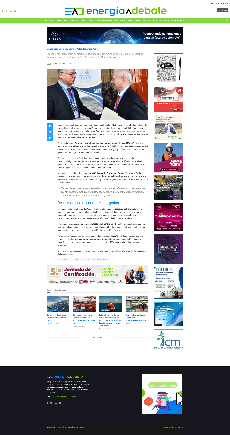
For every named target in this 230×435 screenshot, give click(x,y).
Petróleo (49, 21)
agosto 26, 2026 (53, 323)
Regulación (120, 21)
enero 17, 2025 (74, 63)
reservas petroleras (100, 259)
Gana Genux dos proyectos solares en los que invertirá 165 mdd (57, 317)
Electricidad (88, 21)
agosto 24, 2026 (79, 326)
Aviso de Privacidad (168, 427)
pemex (87, 259)
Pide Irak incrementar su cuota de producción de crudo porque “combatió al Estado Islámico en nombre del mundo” (110, 320)
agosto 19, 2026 (132, 323)
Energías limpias (104, 21)
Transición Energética (138, 21)
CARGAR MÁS (97, 337)
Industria (75, 21)
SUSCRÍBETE (223, 10)
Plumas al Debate (161, 21)
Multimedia (176, 21)
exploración (67, 259)
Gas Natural (62, 21)
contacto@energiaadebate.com (64, 397)
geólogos (78, 259)
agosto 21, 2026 (106, 329)
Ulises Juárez (60, 63)
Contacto (180, 427)
